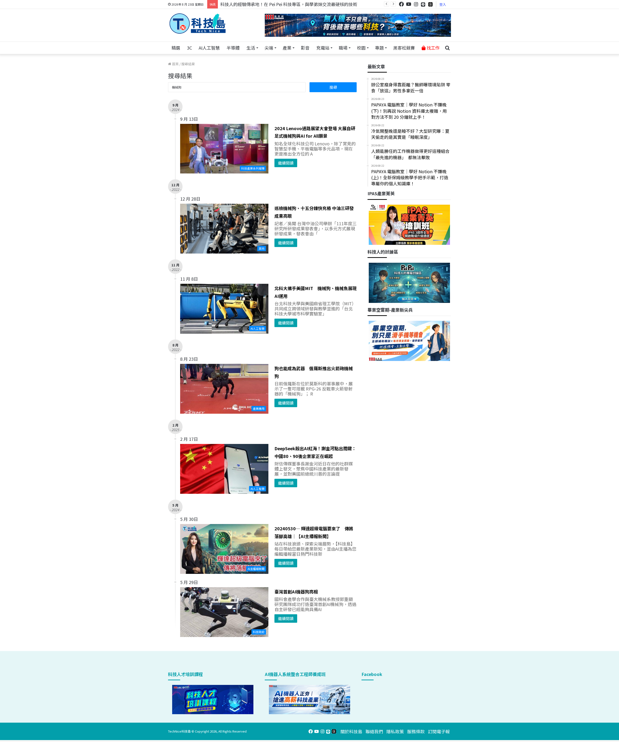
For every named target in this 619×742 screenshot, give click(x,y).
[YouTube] (408, 4)
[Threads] (430, 4)
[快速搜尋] (447, 48)
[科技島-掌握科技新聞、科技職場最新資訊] (197, 23)
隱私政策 (395, 731)
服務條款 (416, 731)
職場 (343, 48)
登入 (442, 4)
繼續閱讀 (286, 163)
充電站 (322, 48)
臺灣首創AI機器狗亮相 (296, 591)
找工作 (433, 48)
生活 (250, 48)
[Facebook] (401, 4)
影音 (305, 48)
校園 (361, 48)
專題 (379, 48)
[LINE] (423, 4)
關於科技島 (351, 731)
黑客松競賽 (404, 48)
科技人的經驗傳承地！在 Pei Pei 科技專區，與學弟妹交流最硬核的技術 (288, 4)
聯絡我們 (374, 731)
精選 (175, 48)
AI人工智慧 (209, 48)
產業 (287, 48)
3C (189, 48)
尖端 (269, 48)
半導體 (233, 48)
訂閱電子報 (439, 731)
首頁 (175, 63)
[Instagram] (416, 4)
